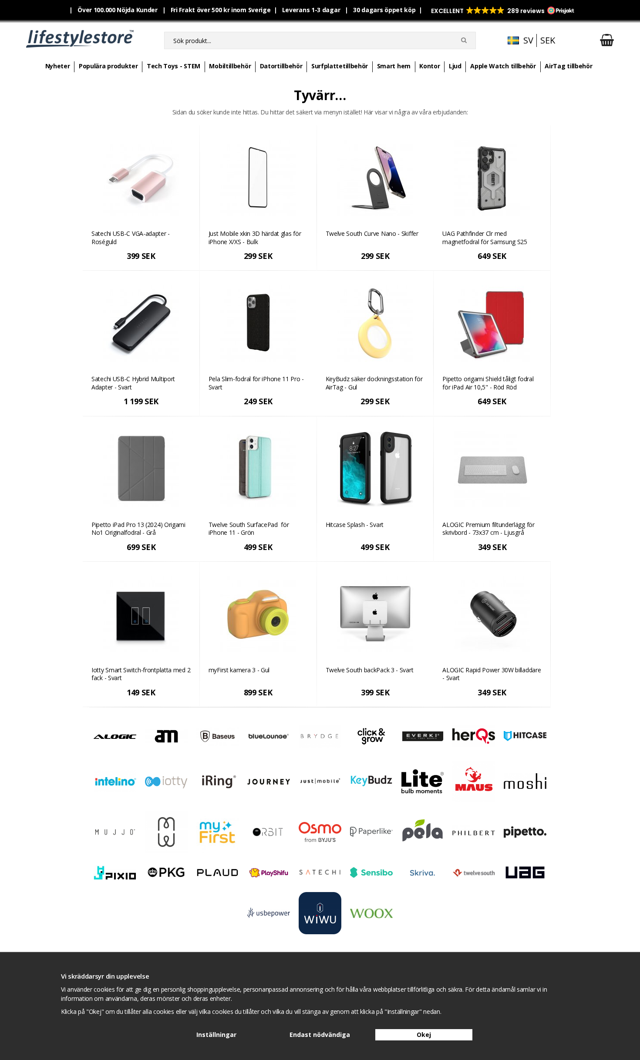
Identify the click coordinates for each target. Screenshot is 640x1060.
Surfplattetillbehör (339, 66)
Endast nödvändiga (320, 1034)
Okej (424, 1034)
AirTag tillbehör (568, 66)
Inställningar (216, 1034)
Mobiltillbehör (230, 66)
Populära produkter (108, 66)
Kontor (429, 66)
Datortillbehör (281, 66)
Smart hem (394, 66)
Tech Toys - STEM (173, 66)
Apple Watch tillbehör (503, 66)
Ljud (455, 66)
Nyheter (57, 66)
